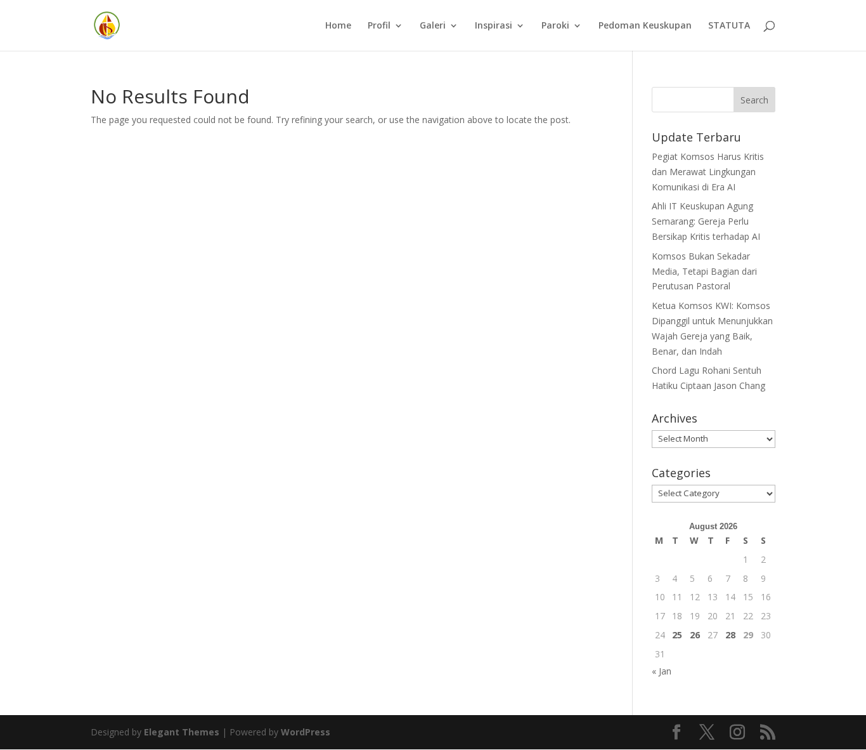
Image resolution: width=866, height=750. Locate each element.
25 (677, 635)
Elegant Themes (181, 732)
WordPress (305, 732)
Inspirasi (493, 26)
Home (338, 26)
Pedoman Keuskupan (645, 26)
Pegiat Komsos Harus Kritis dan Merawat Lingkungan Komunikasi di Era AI (708, 171)
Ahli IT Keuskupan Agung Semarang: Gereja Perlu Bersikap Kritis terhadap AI (706, 221)
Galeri (433, 26)
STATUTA (729, 26)
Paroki (555, 26)
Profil (379, 26)
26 (695, 635)
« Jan (661, 671)
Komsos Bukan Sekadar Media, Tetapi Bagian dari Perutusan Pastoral (704, 271)
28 (730, 635)
